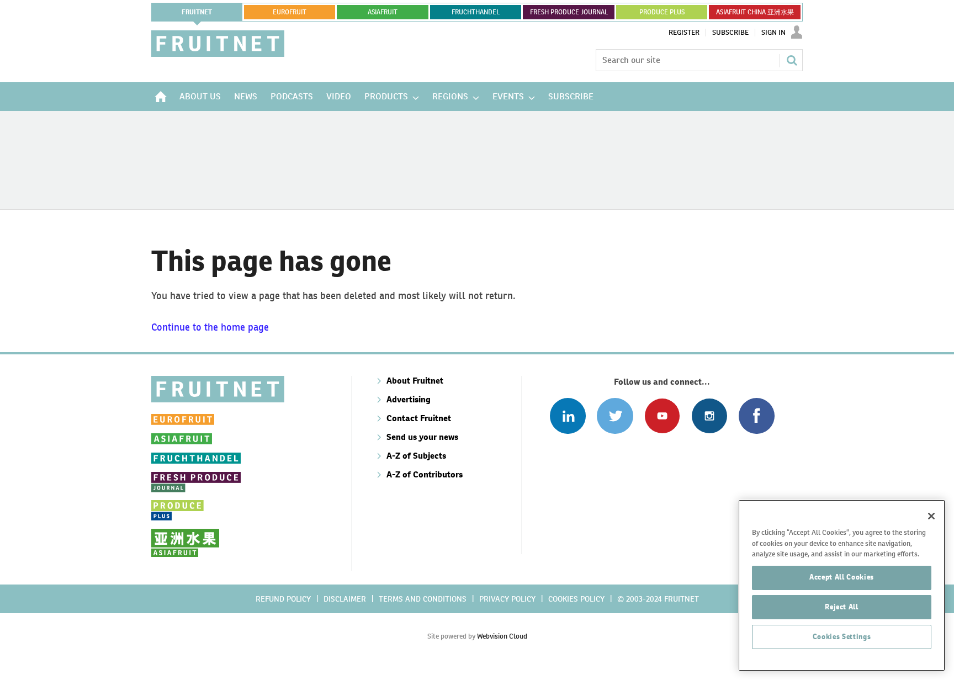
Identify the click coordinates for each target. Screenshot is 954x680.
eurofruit (289, 12)
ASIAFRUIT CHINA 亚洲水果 (755, 12)
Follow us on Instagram (709, 416)
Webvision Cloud (502, 636)
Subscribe (730, 32)
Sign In (773, 32)
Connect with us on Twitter (615, 416)
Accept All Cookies (841, 577)
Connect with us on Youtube (662, 416)
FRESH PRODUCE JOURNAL (569, 12)
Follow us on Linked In (568, 416)
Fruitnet (197, 12)
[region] (841, 585)
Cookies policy (576, 599)
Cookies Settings (842, 636)
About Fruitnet (414, 380)
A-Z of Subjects (416, 455)
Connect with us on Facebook (757, 416)
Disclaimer (345, 599)
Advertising (408, 399)
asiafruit (383, 12)
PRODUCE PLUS (662, 12)
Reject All (841, 607)
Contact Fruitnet (418, 418)
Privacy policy (507, 599)
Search (792, 60)
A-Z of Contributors (424, 474)
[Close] (931, 516)
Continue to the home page (210, 327)
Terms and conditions (423, 599)
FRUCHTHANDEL (476, 12)
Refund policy (283, 599)
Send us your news (422, 437)
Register (684, 32)
